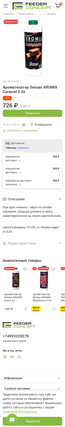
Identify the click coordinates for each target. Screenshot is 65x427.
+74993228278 (16, 336)
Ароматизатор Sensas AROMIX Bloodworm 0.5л (42, 297)
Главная (8, 14)
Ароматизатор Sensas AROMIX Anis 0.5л (13, 297)
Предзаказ (32, 113)
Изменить (23, 147)
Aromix (51, 14)
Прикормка (26, 14)
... (40, 14)
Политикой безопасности (20, 411)
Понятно (32, 421)
